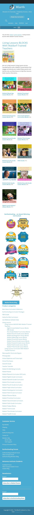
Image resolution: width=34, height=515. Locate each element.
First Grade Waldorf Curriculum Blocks (18, 332)
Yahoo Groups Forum (8, 454)
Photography (6, 356)
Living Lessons (18, 34)
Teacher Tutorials (7, 366)
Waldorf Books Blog (11, 302)
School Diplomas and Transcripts (12, 358)
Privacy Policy (19, 512)
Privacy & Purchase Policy (9, 444)
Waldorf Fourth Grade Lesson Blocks (18, 334)
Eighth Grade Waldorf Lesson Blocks (18, 328)
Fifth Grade (5, 314)
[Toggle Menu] (19, 27)
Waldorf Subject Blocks (9, 406)
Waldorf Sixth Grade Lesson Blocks (17, 345)
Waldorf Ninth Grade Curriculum (12, 393)
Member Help (6, 438)
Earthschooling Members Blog (10, 456)
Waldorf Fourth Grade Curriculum (12, 385)
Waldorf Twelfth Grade (9, 414)
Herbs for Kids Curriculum (10, 317)
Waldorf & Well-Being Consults (11, 369)
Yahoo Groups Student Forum (10, 466)
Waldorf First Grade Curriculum (11, 382)
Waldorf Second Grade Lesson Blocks (18, 341)
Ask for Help (8, 440)
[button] (6, 21)
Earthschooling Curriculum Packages (13, 312)
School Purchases (7, 361)
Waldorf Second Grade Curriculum (12, 401)
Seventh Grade (6, 364)
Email (4, 477)
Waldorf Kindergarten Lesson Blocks (18, 335)
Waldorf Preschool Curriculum (11, 398)
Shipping (4, 427)
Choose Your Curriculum (17, 17)
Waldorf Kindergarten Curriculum (12, 390)
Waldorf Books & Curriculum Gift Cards (14, 374)
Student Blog (5, 468)
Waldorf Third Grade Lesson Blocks (17, 347)
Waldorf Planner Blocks (9, 395)
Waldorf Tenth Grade (8, 409)
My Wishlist (5, 424)
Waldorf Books (6, 372)
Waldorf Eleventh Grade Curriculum (13, 379)
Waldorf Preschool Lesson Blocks (17, 339)
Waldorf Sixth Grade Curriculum (11, 403)
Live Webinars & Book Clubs (10, 320)
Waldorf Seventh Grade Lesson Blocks (18, 343)
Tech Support (8, 442)
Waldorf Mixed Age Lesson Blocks (17, 337)
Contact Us (5, 435)
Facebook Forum (7, 465)
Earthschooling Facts (8, 432)
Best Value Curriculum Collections (12, 309)
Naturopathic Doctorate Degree (11, 353)
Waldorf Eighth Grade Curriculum (12, 377)
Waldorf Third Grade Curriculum (12, 411)
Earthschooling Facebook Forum (11, 452)
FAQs (3, 430)
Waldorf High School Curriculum (12, 387)
